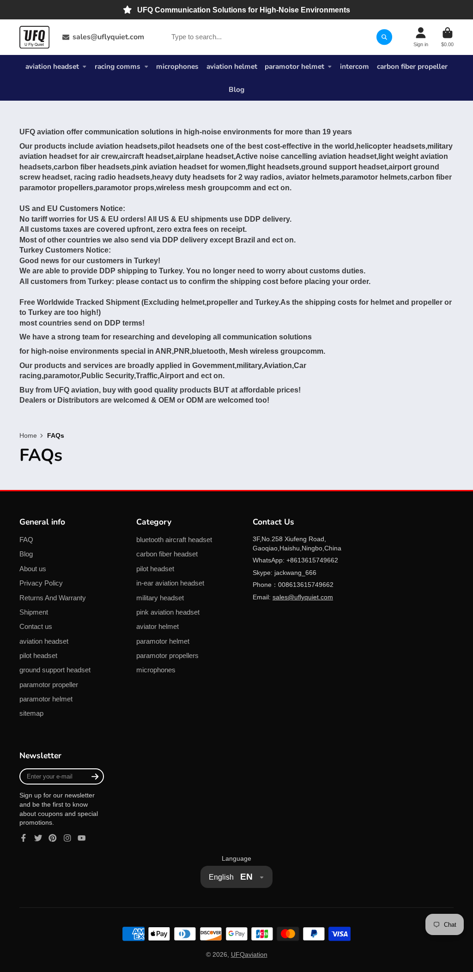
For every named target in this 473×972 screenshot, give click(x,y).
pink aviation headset (168, 612)
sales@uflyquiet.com (108, 37)
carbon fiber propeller (412, 66)
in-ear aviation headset (170, 583)
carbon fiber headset (167, 554)
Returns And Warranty (52, 598)
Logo (34, 37)
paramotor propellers (167, 655)
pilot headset (38, 655)
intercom (354, 66)
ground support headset (55, 670)
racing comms (117, 66)
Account (420, 37)
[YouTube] (82, 838)
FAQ (26, 539)
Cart (447, 37)
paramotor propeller (48, 684)
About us (32, 569)
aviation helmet (231, 66)
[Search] (384, 37)
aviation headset (52, 66)
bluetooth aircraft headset (174, 539)
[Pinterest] (53, 838)
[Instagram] (67, 838)
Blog (236, 89)
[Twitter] (38, 838)
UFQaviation (249, 954)
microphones (177, 66)
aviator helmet (157, 626)
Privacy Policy (41, 583)
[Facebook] (23, 838)
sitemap (31, 713)
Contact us (35, 626)
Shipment (33, 612)
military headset (160, 598)
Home (28, 435)
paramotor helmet (294, 66)
